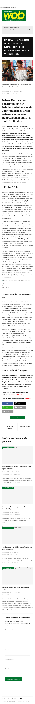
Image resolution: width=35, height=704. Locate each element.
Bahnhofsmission (17, 418)
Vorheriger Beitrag (9, 427)
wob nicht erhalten (13, 1)
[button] (31, 23)
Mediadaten (5, 1)
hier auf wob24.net (16, 394)
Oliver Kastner (16, 94)
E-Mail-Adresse (10, 659)
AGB (27, 701)
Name (7, 650)
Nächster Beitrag (25, 426)
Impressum (26, 1)
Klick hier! (28, 398)
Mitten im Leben (8, 447)
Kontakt (20, 1)
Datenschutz (20, 701)
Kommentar (9, 630)
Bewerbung (4, 3)
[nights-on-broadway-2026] (8, 7)
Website (7, 668)
